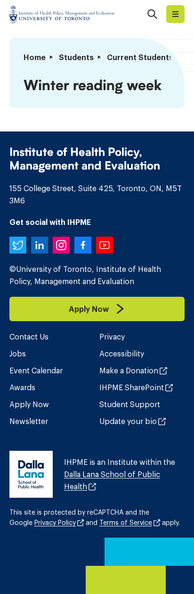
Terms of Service (125, 522)
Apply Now (29, 404)
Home (35, 57)
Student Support (129, 404)
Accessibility (121, 353)
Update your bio (128, 421)
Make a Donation (128, 370)
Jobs (17, 353)
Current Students (140, 57)
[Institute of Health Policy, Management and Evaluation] (61, 14)
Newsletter (28, 421)
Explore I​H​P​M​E (175, 14)
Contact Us (28, 336)
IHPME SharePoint (131, 387)
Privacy (112, 336)
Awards (22, 387)
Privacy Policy (55, 522)
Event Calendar (36, 370)
